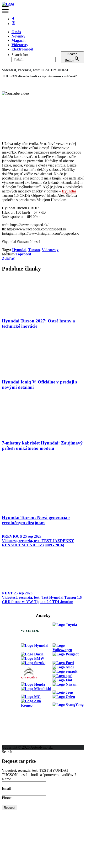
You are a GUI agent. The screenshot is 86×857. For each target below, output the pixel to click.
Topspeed (23, 254)
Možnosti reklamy (16, 726)
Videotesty (19, 45)
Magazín (18, 40)
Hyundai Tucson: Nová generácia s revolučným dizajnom (36, 520)
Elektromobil (22, 49)
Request (9, 807)
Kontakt (8, 734)
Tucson (34, 250)
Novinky (18, 36)
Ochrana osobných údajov (23, 743)
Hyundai (69, 191)
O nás (16, 32)
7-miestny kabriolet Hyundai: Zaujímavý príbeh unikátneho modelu (42, 445)
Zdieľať (8, 258)
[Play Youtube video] (43, 114)
